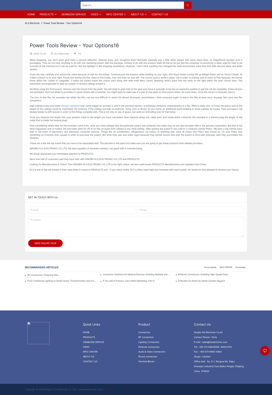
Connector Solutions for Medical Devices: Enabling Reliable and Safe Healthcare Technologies (137, 274)
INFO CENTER (226, 267)
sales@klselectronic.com (214, 342)
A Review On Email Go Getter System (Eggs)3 (201, 280)
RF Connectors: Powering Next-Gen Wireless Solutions (44, 275)
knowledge (240, 267)
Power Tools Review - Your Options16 (63, 23)
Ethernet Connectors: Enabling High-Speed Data (203, 274)
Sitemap (108, 389)
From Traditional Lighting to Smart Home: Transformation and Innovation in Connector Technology (61, 280)
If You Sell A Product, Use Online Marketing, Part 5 (129, 280)
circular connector (70, 105)
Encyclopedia (210, 267)
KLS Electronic (32, 23)
